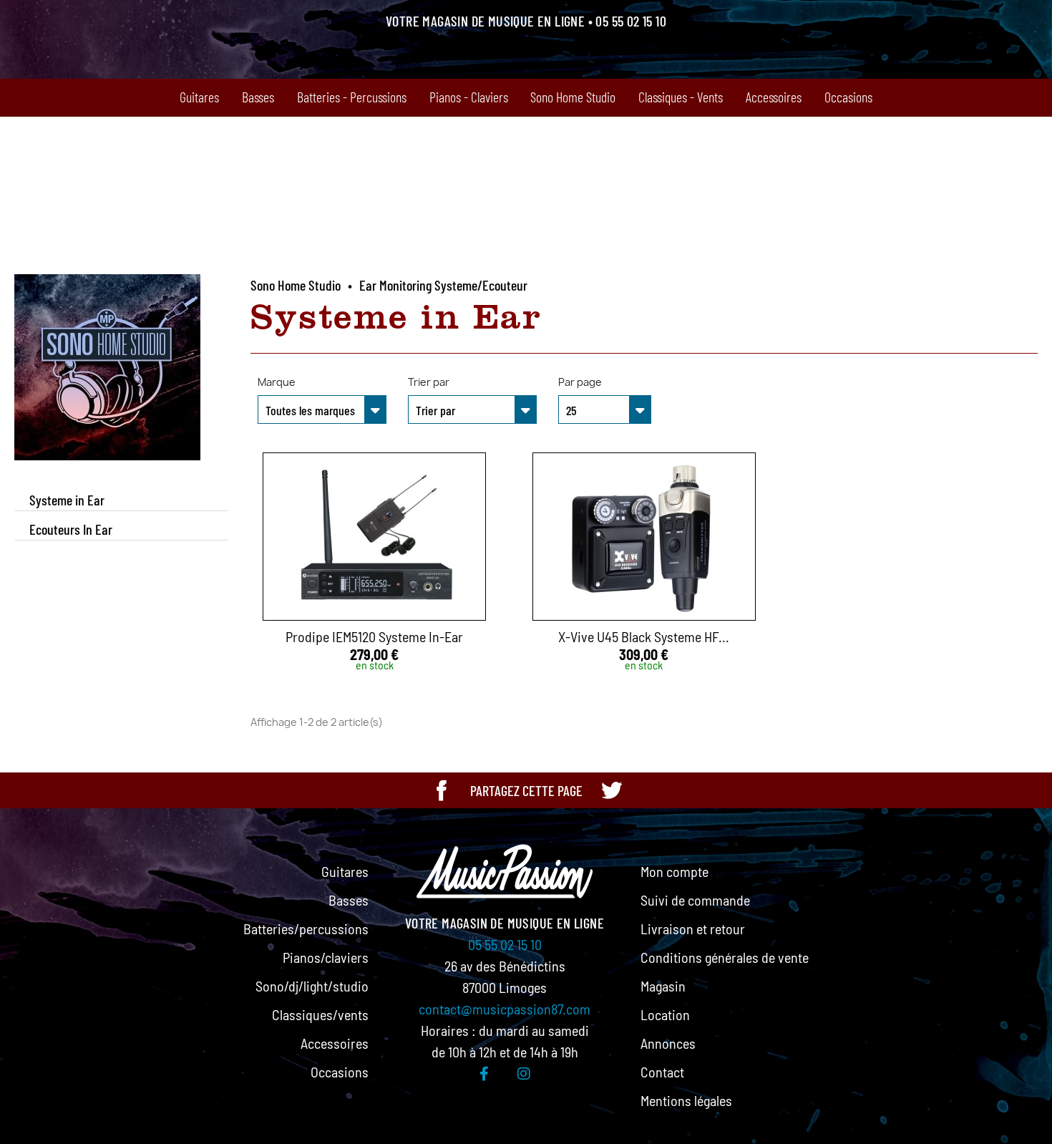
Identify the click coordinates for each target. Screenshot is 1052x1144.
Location (665, 1014)
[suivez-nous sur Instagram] (523, 1073)
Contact (662, 1071)
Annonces (668, 1043)
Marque (277, 382)
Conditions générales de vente (725, 957)
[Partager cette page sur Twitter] (611, 790)
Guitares (199, 96)
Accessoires (774, 96)
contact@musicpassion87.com (504, 1008)
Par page (580, 382)
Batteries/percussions (306, 928)
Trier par (428, 382)
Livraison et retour (693, 928)
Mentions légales (686, 1100)
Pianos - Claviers (468, 96)
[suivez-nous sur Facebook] (484, 1073)
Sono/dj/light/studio (312, 985)
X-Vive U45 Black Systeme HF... (643, 636)
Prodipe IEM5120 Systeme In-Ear (374, 636)
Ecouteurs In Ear (70, 529)
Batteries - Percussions (351, 96)
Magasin (663, 985)
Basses (258, 96)
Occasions (848, 96)
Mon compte (674, 871)
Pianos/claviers (326, 957)
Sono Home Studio (572, 96)
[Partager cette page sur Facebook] (441, 790)
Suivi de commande (695, 899)
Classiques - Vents (680, 96)
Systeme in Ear (66, 499)
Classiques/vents (320, 1014)
